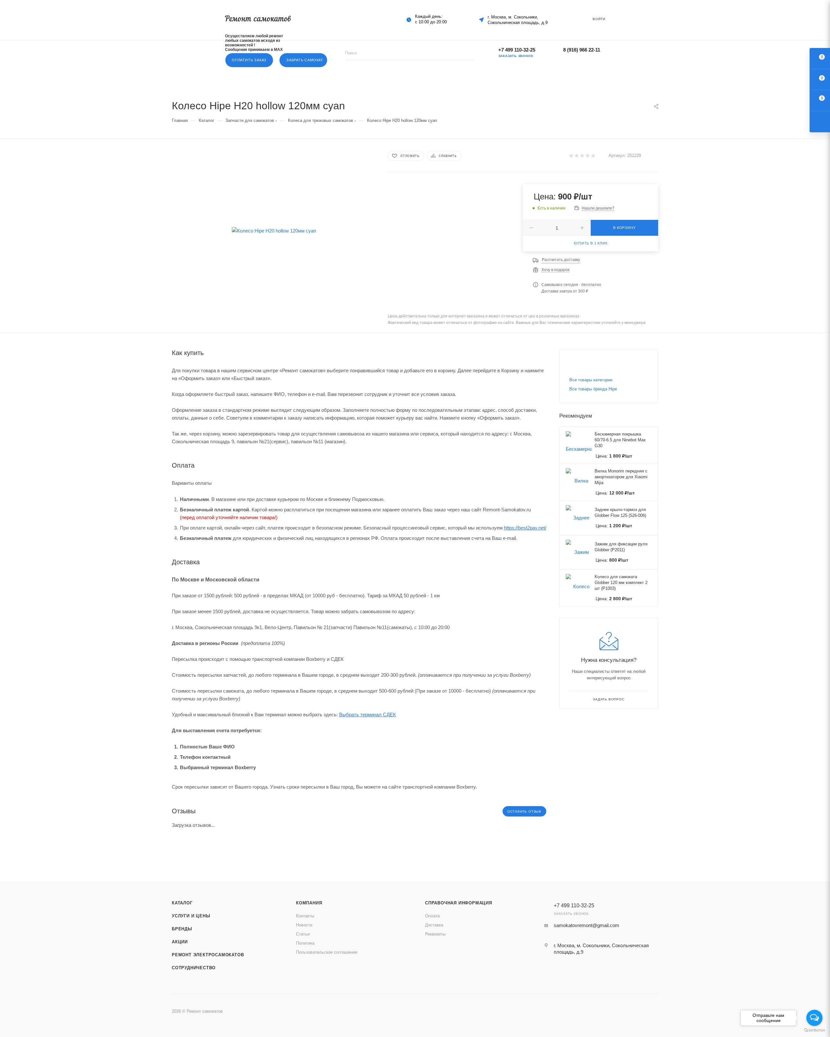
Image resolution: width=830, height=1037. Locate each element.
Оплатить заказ (249, 60)
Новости (304, 925)
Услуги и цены (191, 915)
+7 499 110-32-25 (516, 50)
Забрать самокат (304, 60)
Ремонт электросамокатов (208, 954)
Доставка (434, 925)
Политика (305, 943)
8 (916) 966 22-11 (581, 50)
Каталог (182, 902)
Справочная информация (458, 902)
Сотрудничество (194, 967)
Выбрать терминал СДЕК (367, 714)
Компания (309, 902)
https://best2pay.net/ (525, 527)
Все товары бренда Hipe (593, 389)
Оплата (432, 915)
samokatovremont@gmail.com (586, 925)
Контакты (305, 915)
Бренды (182, 928)
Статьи (303, 934)
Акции (180, 941)
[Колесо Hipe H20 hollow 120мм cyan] (274, 231)
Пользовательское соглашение (326, 952)
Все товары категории (590, 379)
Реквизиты (435, 934)
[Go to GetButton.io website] (814, 1030)
